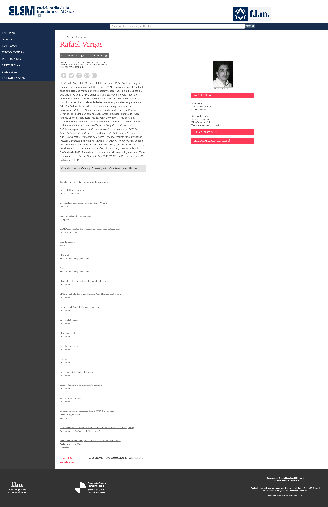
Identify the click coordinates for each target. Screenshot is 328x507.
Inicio (62, 37)
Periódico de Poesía (69, 346)
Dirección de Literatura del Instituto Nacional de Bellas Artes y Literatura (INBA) (97, 427)
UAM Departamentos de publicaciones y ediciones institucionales (90, 229)
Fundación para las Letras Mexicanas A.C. (267, 488)
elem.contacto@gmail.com (277, 491)
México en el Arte (68, 333)
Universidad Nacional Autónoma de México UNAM (83, 203)
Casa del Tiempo (67, 242)
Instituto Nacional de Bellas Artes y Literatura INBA (85, 65)
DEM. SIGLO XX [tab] (94, 55)
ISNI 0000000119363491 (117, 458)
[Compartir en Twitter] (71, 75)
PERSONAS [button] (8, 32)
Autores (70, 37)
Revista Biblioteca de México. (73, 190)
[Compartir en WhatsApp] (87, 75)
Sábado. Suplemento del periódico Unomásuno (81, 385)
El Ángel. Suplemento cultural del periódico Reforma (84, 281)
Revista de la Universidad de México (76, 372)
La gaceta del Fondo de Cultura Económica (79, 307)
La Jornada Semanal (69, 320)
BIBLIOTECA (9, 71)
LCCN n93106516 (97, 458)
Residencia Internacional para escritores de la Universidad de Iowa (90, 440)
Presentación (272, 478)
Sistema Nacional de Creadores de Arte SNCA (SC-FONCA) (87, 411)
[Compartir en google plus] (79, 75)
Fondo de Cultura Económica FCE (75, 216)
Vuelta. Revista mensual (71, 398)
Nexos (63, 268)
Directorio (300, 478)
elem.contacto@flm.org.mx (299, 491)
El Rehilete (65, 255)
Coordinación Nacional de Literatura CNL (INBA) (83, 62)
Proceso (63, 359)
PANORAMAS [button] (10, 45)
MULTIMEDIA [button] (10, 65)
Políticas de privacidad (281, 480)
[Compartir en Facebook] (64, 75)
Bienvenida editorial (287, 478)
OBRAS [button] (6, 39)
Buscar (250, 26)
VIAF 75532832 (136, 458)
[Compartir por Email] (94, 75)
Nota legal (295, 480)
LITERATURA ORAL (13, 78)
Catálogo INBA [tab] (69, 55)
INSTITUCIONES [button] (12, 58)
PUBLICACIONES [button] (12, 52)
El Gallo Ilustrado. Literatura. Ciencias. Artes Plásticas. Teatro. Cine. (91, 294)
